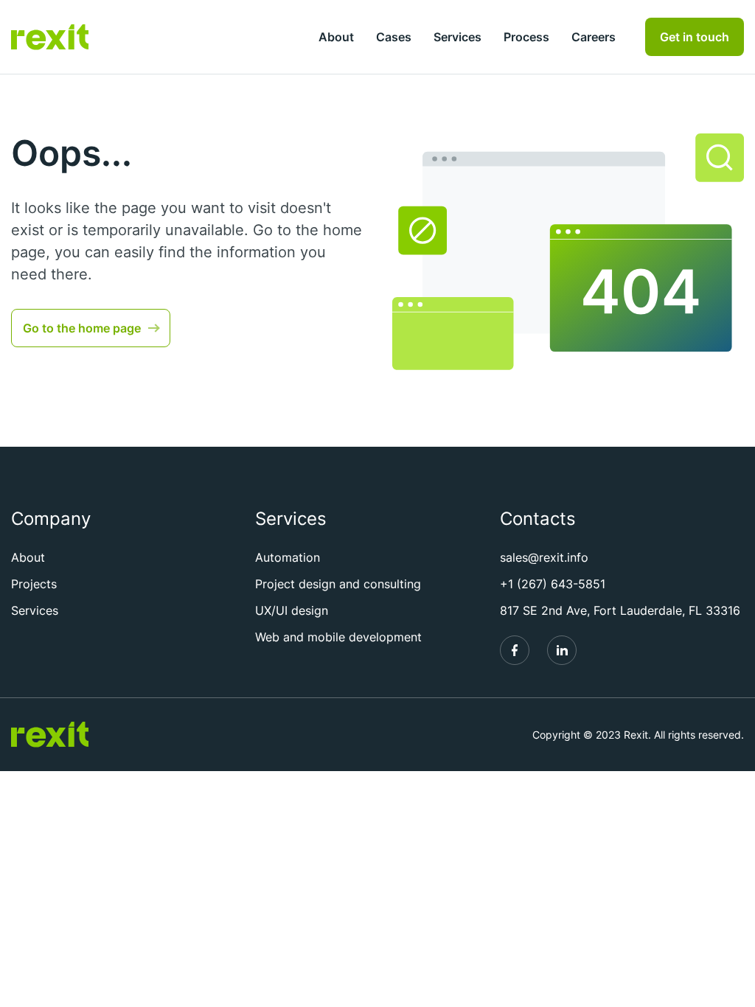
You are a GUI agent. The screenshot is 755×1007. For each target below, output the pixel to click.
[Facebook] (514, 650)
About (336, 36)
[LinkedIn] (562, 650)
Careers (593, 36)
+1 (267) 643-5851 (552, 583)
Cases (393, 36)
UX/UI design (291, 610)
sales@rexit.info (544, 557)
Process (526, 36)
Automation (287, 557)
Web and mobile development (338, 637)
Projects (34, 583)
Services (457, 36)
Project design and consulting (338, 583)
